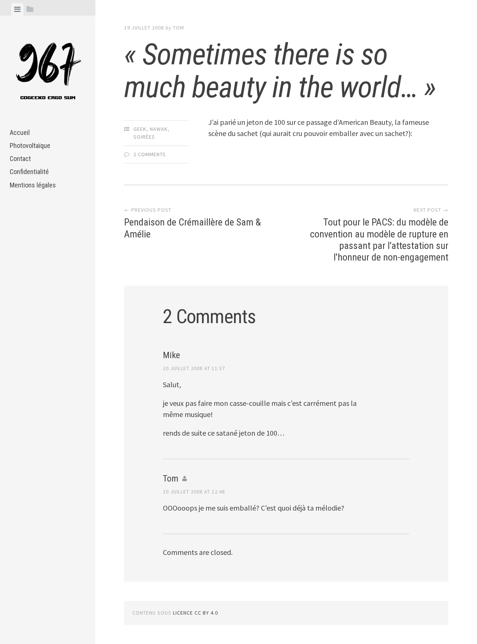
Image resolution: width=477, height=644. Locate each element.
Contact (20, 158)
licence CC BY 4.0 (195, 612)
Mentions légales (33, 185)
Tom (178, 27)
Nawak (159, 129)
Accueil (20, 132)
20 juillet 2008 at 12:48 (194, 491)
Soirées (144, 136)
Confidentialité (29, 172)
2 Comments (149, 154)
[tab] (17, 9)
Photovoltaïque (30, 145)
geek (139, 129)
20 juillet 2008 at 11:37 (194, 368)
